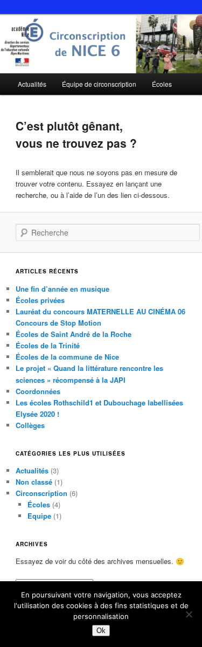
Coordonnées (38, 391)
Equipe (39, 516)
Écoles (162, 83)
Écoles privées (40, 300)
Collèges (30, 425)
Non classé (34, 482)
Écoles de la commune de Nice (67, 357)
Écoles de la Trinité (48, 345)
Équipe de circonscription (99, 83)
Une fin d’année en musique (62, 289)
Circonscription (41, 493)
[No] (188, 614)
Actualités (32, 83)
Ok (101, 631)
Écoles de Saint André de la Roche (73, 334)
